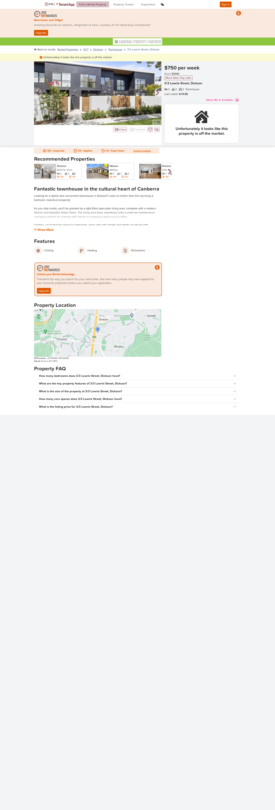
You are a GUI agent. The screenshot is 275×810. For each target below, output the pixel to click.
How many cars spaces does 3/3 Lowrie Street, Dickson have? (80, 399)
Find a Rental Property (92, 4)
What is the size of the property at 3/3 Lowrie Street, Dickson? (80, 391)
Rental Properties (67, 49)
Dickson (98, 49)
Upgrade (41, 33)
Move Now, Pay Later (178, 78)
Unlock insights (142, 151)
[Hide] (156, 129)
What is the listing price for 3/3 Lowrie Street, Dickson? (76, 407)
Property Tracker (123, 4)
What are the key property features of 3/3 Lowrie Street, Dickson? (83, 383)
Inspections (148, 4)
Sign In (225, 4)
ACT (85, 49)
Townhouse (115, 49)
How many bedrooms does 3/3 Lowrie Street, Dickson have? (79, 376)
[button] (38, 93)
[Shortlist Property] (150, 129)
